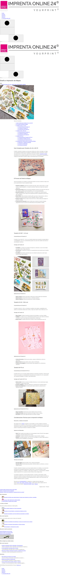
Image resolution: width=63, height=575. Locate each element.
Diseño (3, 13)
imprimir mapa (11, 489)
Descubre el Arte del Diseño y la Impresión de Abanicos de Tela (15, 511)
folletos (30, 482)
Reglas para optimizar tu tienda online (8, 559)
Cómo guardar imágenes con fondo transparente (12, 508)
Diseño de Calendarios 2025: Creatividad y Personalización (12, 545)
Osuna (33, 483)
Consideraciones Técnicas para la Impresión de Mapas (26, 141)
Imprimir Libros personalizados (5, 533)
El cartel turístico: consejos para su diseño (9, 501)
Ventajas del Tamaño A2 (23, 133)
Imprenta (3, 14)
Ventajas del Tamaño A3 (23, 128)
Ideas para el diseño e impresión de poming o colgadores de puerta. (14, 550)
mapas (23, 423)
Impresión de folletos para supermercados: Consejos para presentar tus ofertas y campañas (20, 497)
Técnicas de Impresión (22, 145)
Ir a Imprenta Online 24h (6, 18)
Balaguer (36, 483)
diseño (4, 489)
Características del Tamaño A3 (24, 126)
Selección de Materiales (22, 143)
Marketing (3, 15)
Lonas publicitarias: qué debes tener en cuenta (10, 548)
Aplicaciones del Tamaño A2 (23, 134)
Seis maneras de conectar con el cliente (9, 556)
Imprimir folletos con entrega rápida (6, 532)
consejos (1, 489)
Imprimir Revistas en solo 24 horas (6, 531)
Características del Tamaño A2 (24, 132)
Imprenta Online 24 (5, 84)
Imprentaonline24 (23, 481)
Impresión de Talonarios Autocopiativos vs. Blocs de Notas (14, 524)
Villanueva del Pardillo (27, 483)
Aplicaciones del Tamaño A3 (23, 129)
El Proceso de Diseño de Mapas (22, 124)
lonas (20, 482)
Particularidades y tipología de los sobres (11, 526)
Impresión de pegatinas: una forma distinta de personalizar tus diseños (16, 513)
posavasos (26, 482)
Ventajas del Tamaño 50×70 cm (24, 138)
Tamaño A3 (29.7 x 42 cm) (21, 125)
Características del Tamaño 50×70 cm (25, 137)
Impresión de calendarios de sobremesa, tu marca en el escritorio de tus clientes (18, 521)
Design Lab (19, 565)
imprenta (7, 489)
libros (18, 482)
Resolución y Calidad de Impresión (24, 142)
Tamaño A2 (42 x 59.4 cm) (21, 130)
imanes (23, 482)
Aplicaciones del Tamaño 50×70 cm (25, 139)
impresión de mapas (43, 153)
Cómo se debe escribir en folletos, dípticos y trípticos (11, 561)
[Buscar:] (4, 41)
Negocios (3, 17)
